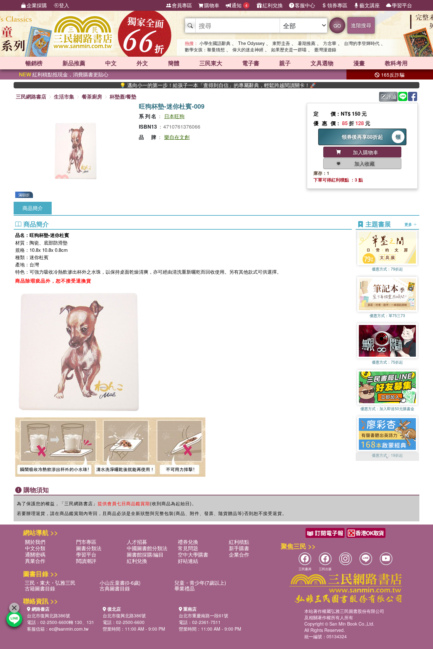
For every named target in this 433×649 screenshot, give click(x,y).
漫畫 (359, 63)
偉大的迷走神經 (247, 49)
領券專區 (337, 5)
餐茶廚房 (92, 96)
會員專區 (182, 5)
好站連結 (188, 560)
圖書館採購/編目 (145, 554)
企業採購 (37, 5)
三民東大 (210, 63)
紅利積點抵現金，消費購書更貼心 (63, 74)
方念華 (329, 43)
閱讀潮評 (86, 560)
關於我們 (35, 541)
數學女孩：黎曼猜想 (205, 49)
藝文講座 (369, 5)
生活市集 (64, 96)
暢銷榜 (33, 63)
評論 (391, 96)
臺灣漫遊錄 (325, 49)
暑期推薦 (306, 43)
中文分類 (35, 548)
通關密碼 (35, 554)
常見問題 (188, 548)
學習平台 (402, 5)
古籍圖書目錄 (40, 588)
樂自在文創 (177, 137)
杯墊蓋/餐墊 (123, 96)
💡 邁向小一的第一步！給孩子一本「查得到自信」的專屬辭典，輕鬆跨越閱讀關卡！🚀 (198, 85)
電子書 (250, 63)
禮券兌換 (188, 541)
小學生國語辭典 (214, 43)
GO (337, 25)
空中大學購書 (193, 554)
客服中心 (305, 5)
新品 (73, 63)
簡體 (173, 63)
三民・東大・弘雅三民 (50, 582)
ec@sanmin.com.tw (68, 629)
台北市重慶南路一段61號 (203, 615)
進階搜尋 (361, 25)
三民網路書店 (31, 96)
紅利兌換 (272, 5)
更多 (408, 224)
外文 (142, 63)
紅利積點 (239, 541)
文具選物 (322, 63)
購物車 (211, 5)
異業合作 (35, 560)
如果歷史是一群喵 (289, 49)
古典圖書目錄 (115, 588)
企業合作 (239, 554)
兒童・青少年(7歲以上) (200, 582)
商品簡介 (33, 208)
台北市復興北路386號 (48, 615)
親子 (285, 63)
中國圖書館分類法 (147, 548)
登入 (64, 5)
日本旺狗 (174, 116)
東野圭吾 (281, 43)
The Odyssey (251, 43)
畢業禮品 (184, 588)
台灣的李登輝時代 (361, 43)
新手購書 (239, 548)
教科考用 (396, 63)
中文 (111, 63)
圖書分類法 (88, 548)
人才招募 (137, 541)
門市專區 (86, 541)
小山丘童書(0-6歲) (120, 582)
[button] (387, 457)
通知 (239, 5)
